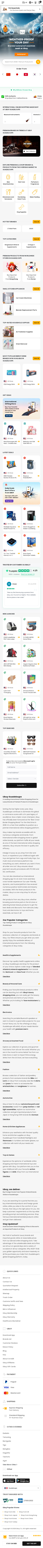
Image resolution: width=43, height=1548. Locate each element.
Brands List (7, 1339)
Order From (21, 68)
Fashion (6, 1069)
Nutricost (9, 972)
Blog (4, 1351)
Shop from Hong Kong (29, 1515)
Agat (5, 1461)
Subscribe (20, 785)
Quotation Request (10, 1286)
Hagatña (6, 1453)
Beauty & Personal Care (12, 984)
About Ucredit (8, 1359)
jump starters (28, 1107)
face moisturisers (31, 1000)
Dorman (35, 1115)
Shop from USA (9, 1512)
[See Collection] (21, 146)
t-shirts (37, 1081)
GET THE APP (31, 1543)
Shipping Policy (9, 1305)
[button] (25, 2)
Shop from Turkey (10, 1522)
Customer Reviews (10, 1343)
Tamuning (7, 1437)
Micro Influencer (9, 1309)
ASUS (12, 229)
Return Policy (8, 1347)
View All (36, 222)
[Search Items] (38, 62)
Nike (32, 1078)
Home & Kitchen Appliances (14, 1127)
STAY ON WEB (11, 1543)
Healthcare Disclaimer (12, 1321)
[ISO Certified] (24, 1500)
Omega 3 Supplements (12, 246)
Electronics (7, 1012)
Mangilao (6, 1449)
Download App (9, 1335)
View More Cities (9, 1464)
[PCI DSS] (8, 1501)
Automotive (7, 1098)
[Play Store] (23, 1481)
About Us (6, 1278)
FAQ (4, 1355)
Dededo (6, 1433)
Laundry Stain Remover (31, 246)
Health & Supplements (12, 955)
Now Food (21, 972)
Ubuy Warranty (9, 1317)
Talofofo (6, 1457)
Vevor (31, 229)
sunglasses (22, 1086)
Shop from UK (24, 1512)
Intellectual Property (11, 1289)
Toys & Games (8, 1155)
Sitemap (6, 1293)
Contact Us (7, 1282)
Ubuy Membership (10, 1313)
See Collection (31, 149)
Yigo (4, 1445)
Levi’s (5, 1081)
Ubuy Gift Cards (9, 1366)
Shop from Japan (10, 1515)
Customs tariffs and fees (13, 1301)
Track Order (8, 1297)
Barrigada (7, 1441)
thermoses (7, 1140)
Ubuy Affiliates (8, 1363)
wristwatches (8, 1086)
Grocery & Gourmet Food (13, 1041)
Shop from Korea (10, 1518)
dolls (14, 1172)
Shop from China (27, 1518)
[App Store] (9, 1481)
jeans (8, 1083)
